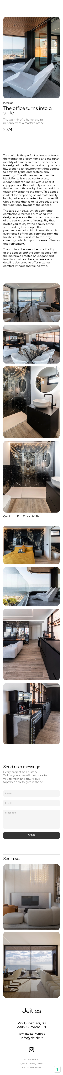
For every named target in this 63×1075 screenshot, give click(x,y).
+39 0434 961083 (31, 1034)
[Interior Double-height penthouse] (31, 897)
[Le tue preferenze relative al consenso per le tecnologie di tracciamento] (57, 1069)
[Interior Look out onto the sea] (31, 965)
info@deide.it (31, 1038)
